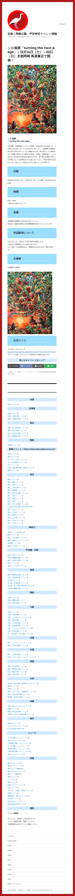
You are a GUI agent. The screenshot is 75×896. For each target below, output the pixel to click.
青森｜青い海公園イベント (17, 428)
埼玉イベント (12, 454)
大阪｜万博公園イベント (16, 614)
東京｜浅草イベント (15, 485)
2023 (9, 870)
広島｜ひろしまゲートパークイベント (21, 657)
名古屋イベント (13, 580)
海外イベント (12, 777)
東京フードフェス (14, 763)
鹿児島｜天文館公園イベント (18, 697)
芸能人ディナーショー (15, 785)
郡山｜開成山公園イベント (17, 436)
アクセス (11, 836)
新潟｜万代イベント (15, 555)
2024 (9, 874)
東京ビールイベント (15, 766)
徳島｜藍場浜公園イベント (17, 669)
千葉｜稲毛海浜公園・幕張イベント (20, 468)
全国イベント (12, 404)
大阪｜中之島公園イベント (17, 623)
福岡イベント (12, 686)
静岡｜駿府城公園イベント (17, 575)
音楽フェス (11, 782)
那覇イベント (12, 709)
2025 (9, 879)
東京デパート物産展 (15, 768)
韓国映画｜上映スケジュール (18, 796)
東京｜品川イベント (15, 520)
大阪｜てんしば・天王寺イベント (19, 628)
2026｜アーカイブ (14, 884)
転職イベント (12, 793)
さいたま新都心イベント (16, 462)
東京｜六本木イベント (15, 512)
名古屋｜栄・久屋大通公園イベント (20, 586)
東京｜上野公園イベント (16, 487)
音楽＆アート (21, 372)
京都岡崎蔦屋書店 (44, 372)
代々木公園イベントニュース (18, 746)
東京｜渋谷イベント (15, 509)
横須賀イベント (13, 543)
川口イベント (12, 465)
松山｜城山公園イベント (16, 672)
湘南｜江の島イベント (15, 546)
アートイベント (31, 372)
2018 (9, 846)
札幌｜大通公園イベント (16, 416)
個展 (51, 372)
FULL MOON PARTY (15, 729)
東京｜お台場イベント (15, 517)
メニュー (62, 24)
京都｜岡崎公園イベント (16, 600)
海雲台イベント (13, 723)
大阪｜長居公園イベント (16, 631)
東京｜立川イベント (15, 523)
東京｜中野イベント (15, 501)
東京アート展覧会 (14, 774)
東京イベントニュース (15, 740)
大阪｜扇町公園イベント (16, 620)
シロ (37, 372)
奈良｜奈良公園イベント (16, 603)
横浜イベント (12, 535)
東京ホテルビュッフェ (15, 771)
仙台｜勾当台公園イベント (17, 433)
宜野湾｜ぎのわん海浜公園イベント (20, 714)
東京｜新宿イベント (15, 498)
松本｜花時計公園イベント (17, 560)
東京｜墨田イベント (15, 482)
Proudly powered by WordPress (41, 890)
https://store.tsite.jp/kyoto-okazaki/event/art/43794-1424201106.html (31, 352)
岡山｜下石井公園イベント (17, 654)
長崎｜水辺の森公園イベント (18, 694)
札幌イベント (12, 413)
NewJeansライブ (14, 801)
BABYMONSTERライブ (16, 804)
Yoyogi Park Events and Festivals (19, 507)
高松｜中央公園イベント (16, 666)
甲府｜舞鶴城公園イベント (17, 557)
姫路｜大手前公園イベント (17, 645)
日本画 (12, 374)
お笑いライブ (12, 788)
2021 (9, 860)
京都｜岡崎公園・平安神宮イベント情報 (32, 33)
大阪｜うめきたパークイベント (18, 617)
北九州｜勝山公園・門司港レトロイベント (22, 683)
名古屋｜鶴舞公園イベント (17, 588)
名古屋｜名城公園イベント (17, 583)
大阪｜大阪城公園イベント (17, 625)
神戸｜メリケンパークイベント (18, 643)
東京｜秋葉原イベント (15, 490)
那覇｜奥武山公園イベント (17, 711)
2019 (9, 850)
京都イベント (13, 372)
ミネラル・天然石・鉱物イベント (19, 790)
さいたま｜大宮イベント (16, 459)
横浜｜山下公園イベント (16, 537)
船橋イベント (12, 470)
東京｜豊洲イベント (15, 515)
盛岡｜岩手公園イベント (16, 430)
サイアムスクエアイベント (17, 726)
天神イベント (12, 689)
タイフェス (11, 779)
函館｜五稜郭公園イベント (17, 419)
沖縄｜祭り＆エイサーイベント (18, 706)
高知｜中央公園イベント (16, 674)
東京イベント (12, 479)
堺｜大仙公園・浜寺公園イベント (19, 634)
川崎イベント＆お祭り (15, 532)
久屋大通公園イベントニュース (18, 751)
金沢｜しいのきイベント (16, 566)
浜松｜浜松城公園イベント (17, 577)
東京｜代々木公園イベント (17, 504)
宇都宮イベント (13, 445)
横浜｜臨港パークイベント (17, 540)
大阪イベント (12, 612)
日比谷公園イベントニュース (18, 749)
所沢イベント (12, 457)
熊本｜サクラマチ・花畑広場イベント (21, 691)
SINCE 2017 (12, 841)
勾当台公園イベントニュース (18, 738)
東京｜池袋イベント (15, 496)
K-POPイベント (13, 799)
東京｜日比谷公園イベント (17, 493)
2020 (9, 855)
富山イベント (12, 563)
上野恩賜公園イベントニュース (18, 743)
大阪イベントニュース (15, 754)
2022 (9, 865)
